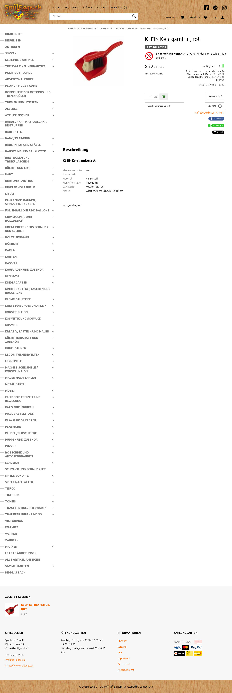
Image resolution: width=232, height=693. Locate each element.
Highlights (13, 34)
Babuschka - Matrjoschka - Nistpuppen (26, 123)
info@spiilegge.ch (15, 659)
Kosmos (11, 325)
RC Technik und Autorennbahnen (19, 454)
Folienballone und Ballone (27, 210)
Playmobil (13, 426)
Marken (11, 546)
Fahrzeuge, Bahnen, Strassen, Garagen (20, 202)
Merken (213, 96)
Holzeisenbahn (17, 237)
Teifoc (10, 488)
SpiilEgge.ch (91, 686)
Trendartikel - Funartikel (26, 66)
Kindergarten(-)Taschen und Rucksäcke (27, 290)
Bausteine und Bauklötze (25, 151)
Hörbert (12, 243)
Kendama (12, 276)
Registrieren (71, 7)
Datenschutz (125, 664)
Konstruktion (16, 312)
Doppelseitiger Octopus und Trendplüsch (28, 93)
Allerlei (11, 108)
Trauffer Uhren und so (23, 514)
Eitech (10, 193)
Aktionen (12, 46)
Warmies (11, 527)
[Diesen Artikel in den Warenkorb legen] (163, 96)
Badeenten (13, 131)
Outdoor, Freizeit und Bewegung (22, 398)
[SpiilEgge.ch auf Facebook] (204, 9)
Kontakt (101, 7)
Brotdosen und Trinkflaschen (17, 159)
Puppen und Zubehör (21, 439)
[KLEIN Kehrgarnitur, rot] (12, 609)
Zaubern (12, 540)
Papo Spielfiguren (19, 407)
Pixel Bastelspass (19, 413)
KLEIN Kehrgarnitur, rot (154, 28)
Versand (122, 646)
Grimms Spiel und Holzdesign (18, 218)
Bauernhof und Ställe (23, 144)
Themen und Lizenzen (21, 102)
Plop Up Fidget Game (21, 85)
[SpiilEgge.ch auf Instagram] (222, 9)
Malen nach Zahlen (20, 377)
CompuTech (146, 686)
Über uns (122, 640)
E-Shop (72, 28)
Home (56, 7)
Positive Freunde (18, 72)
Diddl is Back (15, 572)
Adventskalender (19, 79)
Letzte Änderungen (21, 553)
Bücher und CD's (17, 167)
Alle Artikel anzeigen (22, 559)
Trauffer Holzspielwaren (26, 507)
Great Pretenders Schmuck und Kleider (26, 228)
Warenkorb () (119, 7)
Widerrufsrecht (126, 669)
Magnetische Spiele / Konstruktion (21, 369)
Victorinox (14, 520)
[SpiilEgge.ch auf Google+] (213, 9)
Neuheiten (13, 40)
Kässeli (11, 263)
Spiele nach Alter (19, 482)
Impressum (124, 658)
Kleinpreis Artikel (19, 59)
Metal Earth (15, 384)
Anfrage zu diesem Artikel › (209, 112)
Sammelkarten (17, 566)
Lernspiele (13, 361)
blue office (107, 686)
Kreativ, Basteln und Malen (27, 331)
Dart (9, 174)
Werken (11, 533)
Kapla (10, 250)
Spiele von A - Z (17, 475)
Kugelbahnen (15, 348)
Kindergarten (16, 282)
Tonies (10, 501)
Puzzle (10, 446)
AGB (120, 652)
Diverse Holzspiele (20, 187)
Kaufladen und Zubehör (24, 269)
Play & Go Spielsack (20, 420)
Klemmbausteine (18, 299)
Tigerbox (12, 495)
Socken (10, 53)
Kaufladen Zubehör (124, 28)
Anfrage (87, 7)
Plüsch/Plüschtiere (21, 433)
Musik (9, 390)
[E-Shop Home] (26, 6)
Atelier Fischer (17, 115)
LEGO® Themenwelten (22, 354)
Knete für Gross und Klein (26, 305)
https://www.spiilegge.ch (19, 665)
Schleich (12, 462)
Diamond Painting (19, 180)
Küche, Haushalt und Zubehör (21, 339)
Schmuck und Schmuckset (25, 469)
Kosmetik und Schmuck (23, 318)
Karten (11, 256)
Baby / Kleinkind (17, 138)
